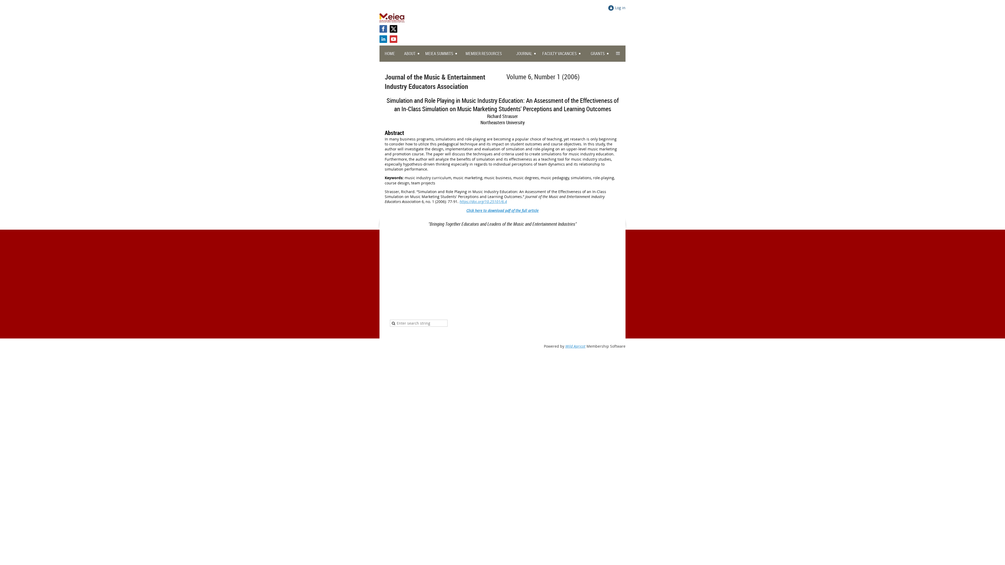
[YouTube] (393, 39)
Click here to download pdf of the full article (502, 210)
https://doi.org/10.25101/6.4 (483, 201)
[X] (393, 29)
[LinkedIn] (383, 39)
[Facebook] (383, 29)
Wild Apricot (575, 346)
